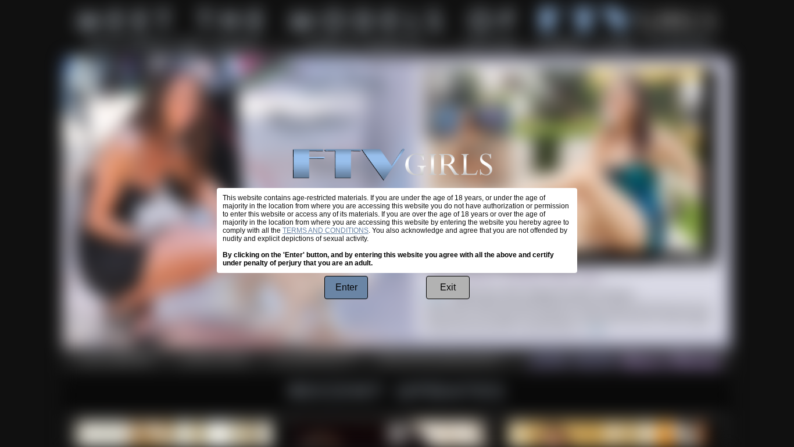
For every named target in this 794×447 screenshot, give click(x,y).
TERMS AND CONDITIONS (325, 230)
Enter (346, 287)
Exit (448, 287)
